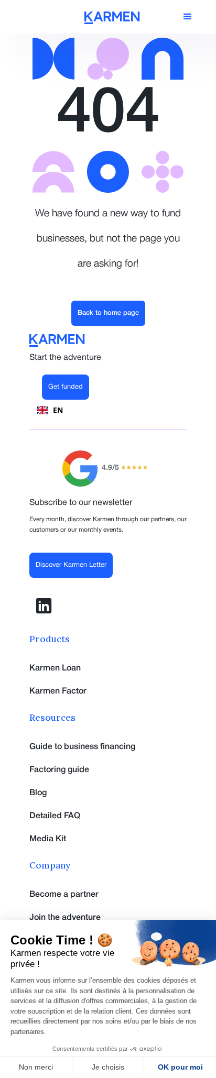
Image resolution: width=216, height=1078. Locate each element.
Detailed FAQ (54, 816)
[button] (187, 16)
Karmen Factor (58, 691)
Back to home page (108, 313)
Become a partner (64, 894)
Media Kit (47, 839)
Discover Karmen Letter (71, 565)
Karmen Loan (55, 668)
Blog (38, 793)
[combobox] (50, 410)
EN (58, 410)
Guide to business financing (82, 747)
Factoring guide (59, 770)
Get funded (65, 387)
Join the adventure (65, 917)
